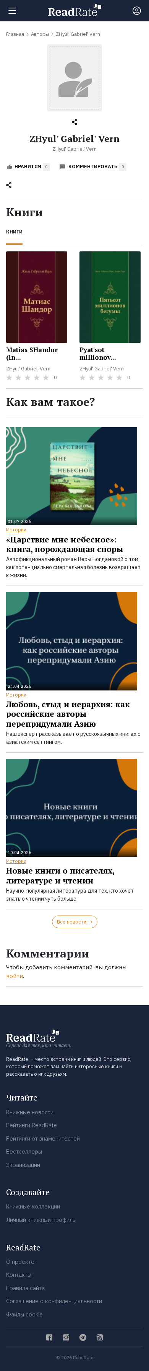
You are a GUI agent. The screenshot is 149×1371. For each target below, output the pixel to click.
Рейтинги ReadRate (31, 1125)
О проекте (20, 1261)
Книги (14, 231)
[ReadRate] (74, 10)
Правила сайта (25, 1288)
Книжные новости (29, 1112)
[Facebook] (49, 1337)
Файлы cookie (24, 1314)
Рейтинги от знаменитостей (43, 1138)
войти (14, 976)
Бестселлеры (24, 1151)
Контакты (18, 1274)
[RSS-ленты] (100, 1337)
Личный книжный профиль (41, 1219)
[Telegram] (83, 1337)
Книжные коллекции (33, 1206)
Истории (16, 529)
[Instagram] (66, 1337)
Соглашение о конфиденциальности (54, 1301)
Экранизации (23, 1164)
